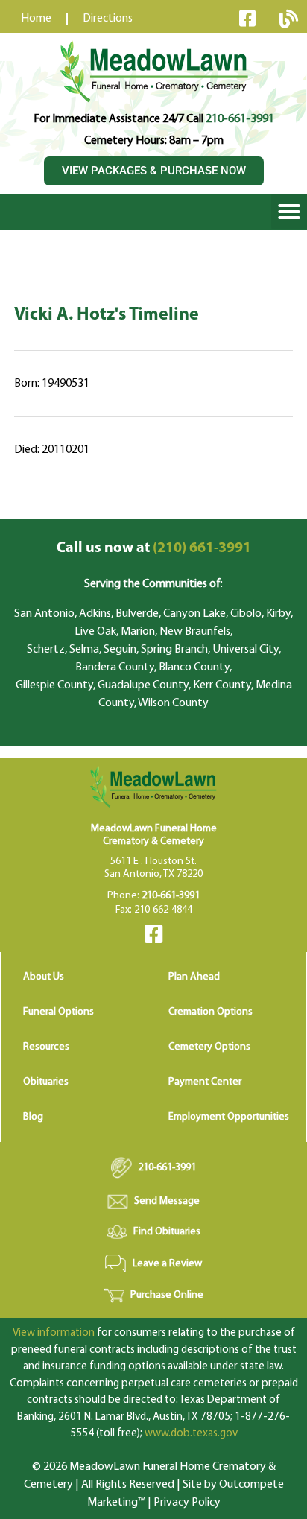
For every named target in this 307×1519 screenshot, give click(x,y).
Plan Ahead (194, 977)
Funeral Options (58, 1012)
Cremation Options (210, 1012)
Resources (46, 1047)
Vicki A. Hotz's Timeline (106, 315)
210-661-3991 (240, 119)
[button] (289, 211)
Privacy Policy (187, 1503)
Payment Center (204, 1082)
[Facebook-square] (247, 18)
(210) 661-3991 (154, 548)
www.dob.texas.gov (191, 1433)
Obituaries (46, 1082)
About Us (43, 977)
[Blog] (288, 18)
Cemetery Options (209, 1047)
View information (54, 1333)
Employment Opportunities (228, 1117)
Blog (33, 1117)
